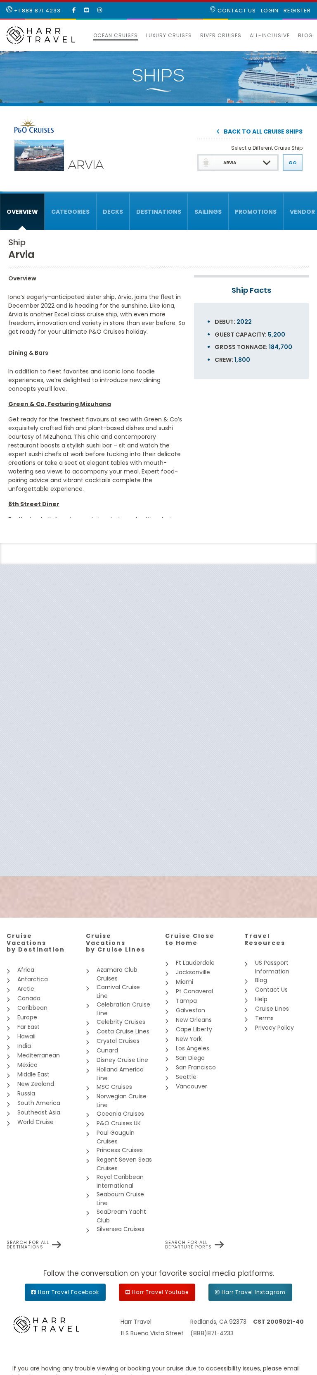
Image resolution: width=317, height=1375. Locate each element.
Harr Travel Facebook (68, 1292)
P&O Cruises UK (119, 1123)
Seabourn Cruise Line (120, 1198)
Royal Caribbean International (120, 1181)
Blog (305, 35)
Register (297, 10)
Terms (264, 1018)
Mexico (27, 1065)
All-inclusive (270, 35)
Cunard (107, 1050)
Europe (27, 1017)
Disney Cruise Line (122, 1060)
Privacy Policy (274, 1027)
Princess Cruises (120, 1150)
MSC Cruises (114, 1087)
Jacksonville (193, 972)
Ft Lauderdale (195, 963)
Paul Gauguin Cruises (116, 1137)
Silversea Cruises (120, 1229)
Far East (28, 1027)
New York (189, 1039)
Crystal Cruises (118, 1041)
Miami (184, 982)
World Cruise (35, 1122)
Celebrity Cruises (121, 1022)
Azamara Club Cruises (117, 974)
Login (270, 10)
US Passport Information (272, 967)
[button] (85, 35)
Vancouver (191, 1086)
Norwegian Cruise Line (122, 1100)
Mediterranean (38, 1055)
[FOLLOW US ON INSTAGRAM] (99, 10)
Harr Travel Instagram (254, 1292)
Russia (26, 1093)
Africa (25, 970)
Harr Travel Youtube (160, 1292)
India (24, 1046)
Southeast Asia (38, 1112)
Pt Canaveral (194, 991)
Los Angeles (192, 1048)
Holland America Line (120, 1073)
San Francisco (196, 1067)
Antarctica (32, 979)
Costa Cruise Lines (123, 1031)
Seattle (186, 1077)
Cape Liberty (194, 1029)
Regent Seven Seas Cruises (124, 1163)
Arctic (25, 989)
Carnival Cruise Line (118, 991)
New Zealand (35, 1084)
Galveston (190, 1010)
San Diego (190, 1058)
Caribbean (32, 1008)
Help (261, 999)
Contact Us (236, 10)
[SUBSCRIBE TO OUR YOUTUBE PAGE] (86, 10)
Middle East (33, 1074)
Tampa (186, 1001)
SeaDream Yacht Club (121, 1216)
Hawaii (26, 1036)
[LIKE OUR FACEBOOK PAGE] (74, 10)
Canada (28, 998)
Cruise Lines (272, 1008)
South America (38, 1103)
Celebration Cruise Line (123, 1008)
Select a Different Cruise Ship (267, 147)
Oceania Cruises (120, 1114)
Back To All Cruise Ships (263, 132)
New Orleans (194, 1020)
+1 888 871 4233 (36, 10)
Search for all (28, 1244)
